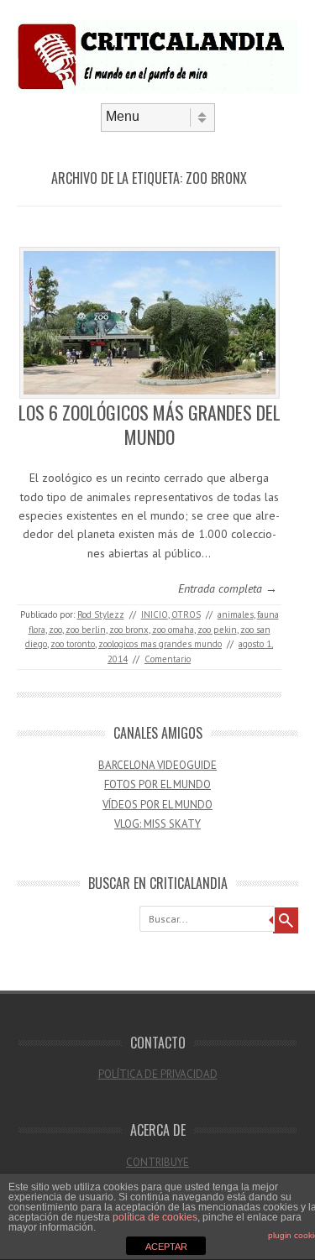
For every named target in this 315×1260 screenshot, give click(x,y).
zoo (55, 629)
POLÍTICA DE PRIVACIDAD (158, 1074)
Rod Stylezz (100, 614)
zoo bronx (129, 629)
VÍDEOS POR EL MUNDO (157, 804)
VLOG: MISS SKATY (157, 824)
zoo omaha (173, 629)
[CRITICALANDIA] (157, 89)
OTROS (186, 614)
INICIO (154, 614)
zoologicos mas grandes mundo (160, 644)
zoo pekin (217, 629)
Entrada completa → (227, 588)
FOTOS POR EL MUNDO (157, 784)
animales (236, 614)
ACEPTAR (166, 1247)
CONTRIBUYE (157, 1162)
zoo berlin (86, 629)
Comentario (167, 659)
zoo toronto (72, 644)
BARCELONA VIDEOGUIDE (157, 765)
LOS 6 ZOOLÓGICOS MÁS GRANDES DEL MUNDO (149, 424)
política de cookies (155, 1217)
